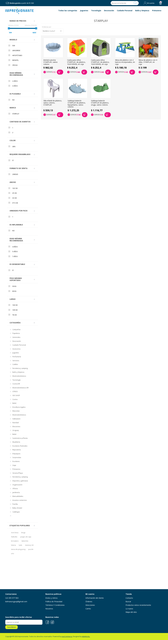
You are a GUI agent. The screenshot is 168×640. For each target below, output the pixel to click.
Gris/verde (16, 50)
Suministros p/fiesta (20, 438)
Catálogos (16, 512)
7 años (15, 256)
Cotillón (15, 364)
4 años (15, 247)
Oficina (15, 488)
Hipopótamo (17, 55)
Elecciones (16, 426)
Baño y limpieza (18, 372)
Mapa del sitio (131, 612)
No (13, 100)
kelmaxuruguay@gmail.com (16, 601)
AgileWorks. (86, 636)
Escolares (16, 461)
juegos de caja (25, 537)
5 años (15, 251)
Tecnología (16, 380)
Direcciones (90, 605)
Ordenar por (46, 27)
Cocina (14, 399)
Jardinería (16, 492)
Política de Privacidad (53, 601)
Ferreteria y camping (20, 368)
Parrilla (15, 504)
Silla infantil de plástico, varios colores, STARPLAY (52, 103)
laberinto (25, 541)
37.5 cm (15, 203)
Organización (17, 485)
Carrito (88, 608)
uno (12, 553)
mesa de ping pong (18, 549)
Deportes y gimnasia (20, 481)
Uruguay (15, 430)
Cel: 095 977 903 (11, 598)
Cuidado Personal (19, 345)
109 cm (14, 310)
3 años (15, 86)
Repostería (16, 450)
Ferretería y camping (20, 477)
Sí (12, 160)
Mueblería (16, 442)
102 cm (14, 188)
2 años (15, 81)
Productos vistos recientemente (138, 605)
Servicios (15, 360)
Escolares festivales (19, 446)
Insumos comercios (19, 500)
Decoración (16, 341)
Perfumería (16, 356)
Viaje (14, 465)
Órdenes (88, 601)
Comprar (60, 72)
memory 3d (29, 545)
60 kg (14, 291)
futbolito (14, 537)
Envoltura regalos (19, 407)
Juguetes (15, 353)
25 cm (14, 193)
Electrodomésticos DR (20, 388)
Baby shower (17, 508)
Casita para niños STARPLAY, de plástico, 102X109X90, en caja (76, 62)
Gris (13, 147)
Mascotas (16, 411)
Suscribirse (11, 627)
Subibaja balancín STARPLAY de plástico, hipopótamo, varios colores (77, 104)
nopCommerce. (66, 636)
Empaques (16, 453)
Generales (16, 337)
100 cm (14, 305)
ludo (20, 545)
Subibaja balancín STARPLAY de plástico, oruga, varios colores (100, 103)
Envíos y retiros (51, 598)
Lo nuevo (129, 608)
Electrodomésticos (19, 376)
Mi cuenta (150, 3)
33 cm (14, 198)
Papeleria (16, 333)
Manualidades (17, 496)
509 (13, 46)
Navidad (15, 422)
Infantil (15, 60)
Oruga (15, 65)
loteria (13, 545)
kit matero (15, 541)
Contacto (129, 598)
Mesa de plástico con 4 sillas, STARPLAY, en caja (148, 62)
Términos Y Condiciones (55, 605)
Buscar (135, 3)
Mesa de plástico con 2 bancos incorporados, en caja (125, 62)
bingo (23, 532)
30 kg (14, 286)
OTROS (15, 391)
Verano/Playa (17, 473)
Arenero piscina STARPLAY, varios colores (50, 62)
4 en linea (14, 532)
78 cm (14, 315)
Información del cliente (94, 598)
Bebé (14, 403)
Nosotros (49, 608)
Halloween (16, 419)
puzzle (30, 549)
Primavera (16, 469)
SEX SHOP (16, 395)
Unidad (15, 174)
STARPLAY (15, 114)
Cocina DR (16, 384)
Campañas (16, 329)
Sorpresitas (16, 457)
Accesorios (16, 349)
